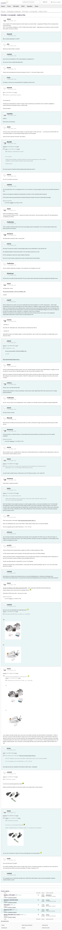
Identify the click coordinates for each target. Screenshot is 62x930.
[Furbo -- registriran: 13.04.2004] (4, 78)
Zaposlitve (29, 6)
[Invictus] (4, 320)
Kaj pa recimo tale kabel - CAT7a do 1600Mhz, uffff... (14, 291)
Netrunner (6, 915)
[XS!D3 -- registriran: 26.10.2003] (4, 127)
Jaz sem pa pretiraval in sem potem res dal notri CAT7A (15, 588)
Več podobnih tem (5, 921)
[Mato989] (4, 142)
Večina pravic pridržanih (27, 925)
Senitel (9, 67)
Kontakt (23, 927)
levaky (8, 858)
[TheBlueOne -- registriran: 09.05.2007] (4, 222)
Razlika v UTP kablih (9, 895)
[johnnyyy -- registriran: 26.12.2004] (4, 533)
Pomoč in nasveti (12, 907)
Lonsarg (47, 900)
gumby (47, 904)
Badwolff (9, 34)
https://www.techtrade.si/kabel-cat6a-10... (27, 520)
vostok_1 (9, 383)
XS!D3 (8, 127)
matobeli (9, 54)
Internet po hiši (8, 909)
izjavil (15, 92)
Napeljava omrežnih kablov (11, 900)
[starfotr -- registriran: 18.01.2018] (4, 175)
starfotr (9, 174)
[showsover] (4, 234)
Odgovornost (45, 925)
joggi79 (9, 300)
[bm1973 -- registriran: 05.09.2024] (4, 546)
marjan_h (5, 906)
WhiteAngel (10, 273)
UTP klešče (7, 904)
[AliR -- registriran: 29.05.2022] (4, 516)
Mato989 (9, 142)
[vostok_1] (4, 383)
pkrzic (5, 911)
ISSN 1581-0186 (45, 927)
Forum (9, 6)
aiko (8, 44)
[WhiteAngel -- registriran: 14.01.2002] (4, 274)
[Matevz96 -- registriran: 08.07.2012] (4, 418)
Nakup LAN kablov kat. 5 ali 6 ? (12, 914)
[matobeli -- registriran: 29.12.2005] (4, 55)
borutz (9, 748)
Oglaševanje (4, 927)
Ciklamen (5, 901)
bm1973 (9, 545)
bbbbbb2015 (49, 895)
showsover (10, 233)
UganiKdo (10, 113)
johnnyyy (9, 532)
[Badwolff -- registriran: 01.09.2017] (4, 34)
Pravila (2, 925)
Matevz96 (9, 418)
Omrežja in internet (12, 897)
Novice (3, 6)
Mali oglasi (16, 6)
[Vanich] (4, 20)
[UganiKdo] (4, 114)
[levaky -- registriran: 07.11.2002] (4, 859)
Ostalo (36, 6)
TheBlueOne (10, 222)
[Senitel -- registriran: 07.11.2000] (4, 68)
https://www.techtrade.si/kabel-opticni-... (11, 359)
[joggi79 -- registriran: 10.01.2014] (4, 300)
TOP (5, 896)
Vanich (9, 19)
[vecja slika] (13, 630)
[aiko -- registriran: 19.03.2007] (4, 45)
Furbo (8, 77)
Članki (22, 6)
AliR (8, 515)
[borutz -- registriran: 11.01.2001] (4, 749)
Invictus (9, 320)
